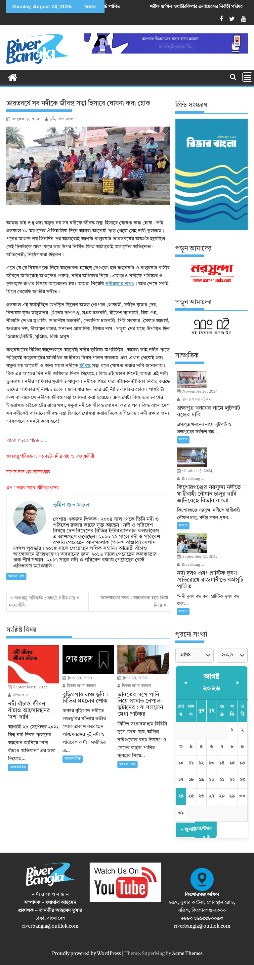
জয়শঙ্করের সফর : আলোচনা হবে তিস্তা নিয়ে (134, 602)
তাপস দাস (20, 695)
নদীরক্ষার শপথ (120, 284)
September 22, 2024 (199, 557)
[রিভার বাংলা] (12, 77)
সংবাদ (183, 440)
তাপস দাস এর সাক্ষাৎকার (28, 471)
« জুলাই (188, 829)
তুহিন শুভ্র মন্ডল (61, 119)
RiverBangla (192, 479)
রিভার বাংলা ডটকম (81, 686)
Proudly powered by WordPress (86, 953)
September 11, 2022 (29, 687)
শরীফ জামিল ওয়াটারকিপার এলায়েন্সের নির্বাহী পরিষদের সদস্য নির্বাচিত (182, 6)
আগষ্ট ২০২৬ (212, 682)
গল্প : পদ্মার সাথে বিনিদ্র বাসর (32, 487)
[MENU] (247, 77)
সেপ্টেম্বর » (203, 833)
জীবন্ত (85, 366)
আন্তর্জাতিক (16, 576)
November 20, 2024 (199, 392)
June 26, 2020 (134, 678)
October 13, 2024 (196, 471)
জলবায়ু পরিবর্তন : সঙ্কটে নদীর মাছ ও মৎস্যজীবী (50, 455)
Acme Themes (187, 953)
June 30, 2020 (79, 678)
